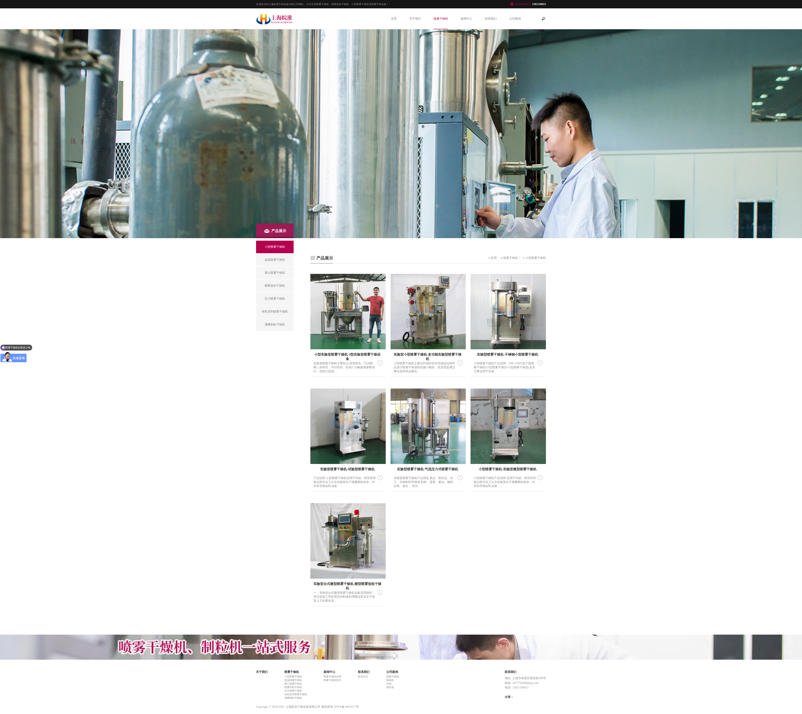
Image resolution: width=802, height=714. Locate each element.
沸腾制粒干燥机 (293, 697)
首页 (394, 18)
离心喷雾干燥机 (293, 683)
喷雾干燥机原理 (332, 676)
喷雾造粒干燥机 (293, 687)
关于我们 (415, 18)
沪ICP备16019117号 (346, 706)
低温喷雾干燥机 (293, 680)
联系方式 (363, 676)
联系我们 (491, 18)
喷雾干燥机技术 (332, 680)
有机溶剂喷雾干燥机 (295, 694)
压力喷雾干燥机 (293, 690)
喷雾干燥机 (441, 18)
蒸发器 (390, 687)
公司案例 (515, 18)
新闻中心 (466, 18)
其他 (388, 683)
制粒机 (390, 680)
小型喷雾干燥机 (535, 257)
